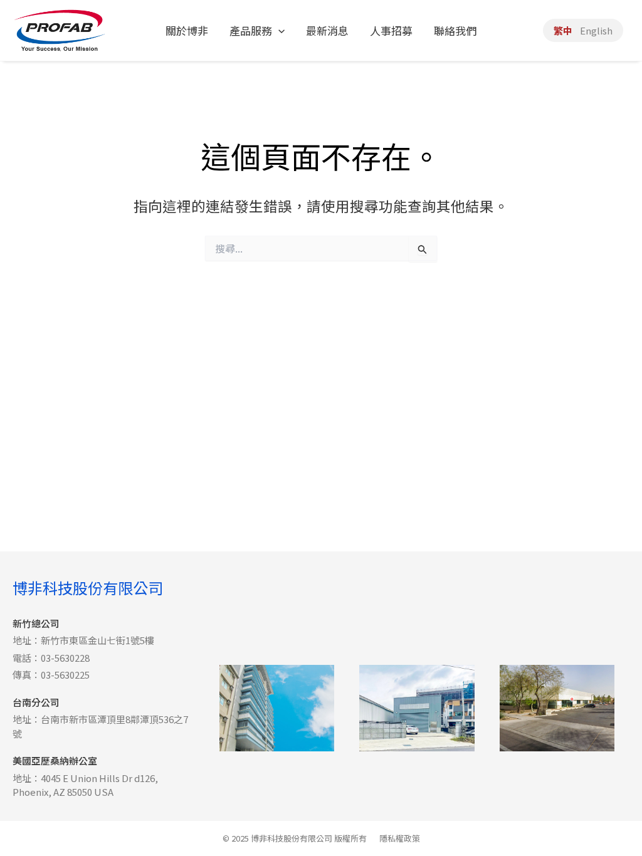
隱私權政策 (399, 838)
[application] (278, 31)
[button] (257, 31)
